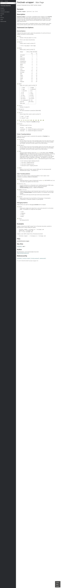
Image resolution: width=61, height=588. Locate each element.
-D (17, 218)
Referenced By (3, 21)
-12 (33, 120)
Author (1, 19)
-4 (21, 120)
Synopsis (2, 8)
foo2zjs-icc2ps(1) (26, 258)
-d (17, 41)
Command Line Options (4, 11)
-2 (17, 120)
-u (17, 139)
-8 (26, 120)
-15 (38, 120)
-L (17, 151)
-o (17, 123)
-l (17, 145)
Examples (2, 13)
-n (17, 105)
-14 (36, 120)
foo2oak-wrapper (6, 5)
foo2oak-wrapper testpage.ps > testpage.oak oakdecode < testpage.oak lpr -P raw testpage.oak (31, 230)
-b (17, 36)
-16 (40, 120)
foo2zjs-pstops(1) (35, 258)
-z (17, 167)
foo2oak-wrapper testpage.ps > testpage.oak (32, 235)
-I (17, 196)
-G (17, 183)
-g (17, 179)
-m (17, 48)
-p (17, 83)
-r (17, 109)
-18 (43, 120)
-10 (31, 120)
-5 (23, 120)
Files (1, 15)
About (57, 586)
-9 (28, 120)
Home (57, 582)
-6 (25, 120)
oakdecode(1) (43, 258)
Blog (57, 584)
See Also (2, 17)
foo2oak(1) (19, 246)
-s (17, 112)
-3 (19, 120)
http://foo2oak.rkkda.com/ (23, 253)
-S (17, 206)
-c (17, 39)
